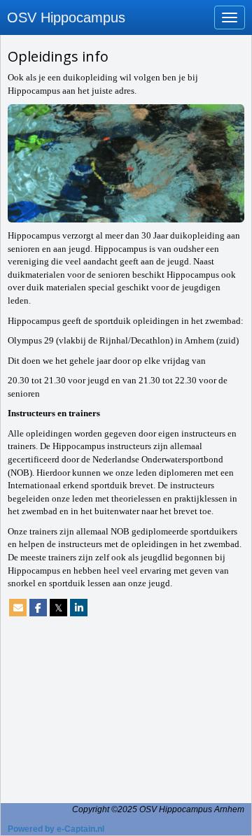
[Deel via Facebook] (38, 608)
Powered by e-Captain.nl (56, 829)
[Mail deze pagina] (18, 608)
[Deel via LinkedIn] (79, 608)
